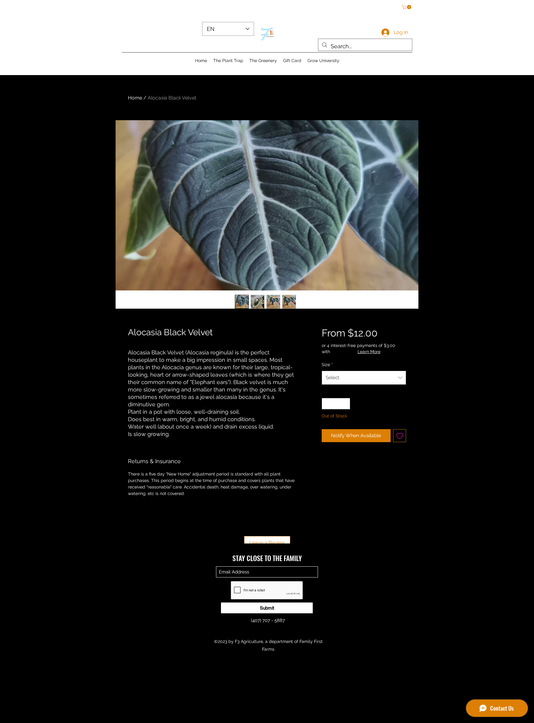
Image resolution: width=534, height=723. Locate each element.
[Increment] (345, 403)
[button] (407, 7)
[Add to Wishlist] (399, 435)
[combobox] (364, 377)
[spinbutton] (335, 403)
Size (327, 364)
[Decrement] (326, 403)
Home (135, 98)
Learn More (369, 351)
